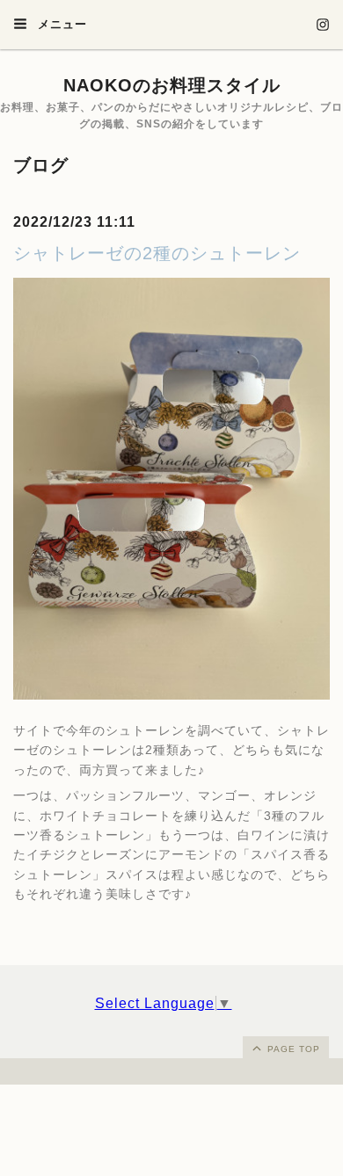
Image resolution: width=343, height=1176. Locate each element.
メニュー (60, 24)
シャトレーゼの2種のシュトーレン (157, 253)
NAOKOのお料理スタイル (172, 85)
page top (292, 1049)
